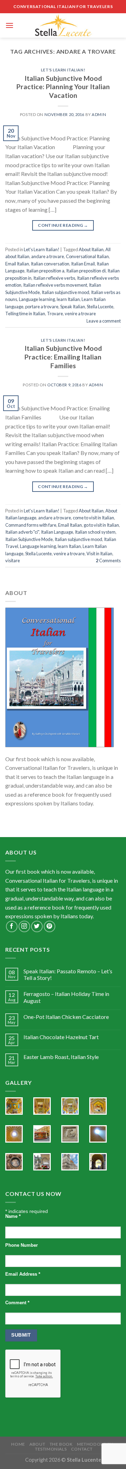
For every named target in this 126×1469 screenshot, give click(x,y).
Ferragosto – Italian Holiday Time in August (66, 997)
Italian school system (95, 532)
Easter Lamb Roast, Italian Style (61, 1056)
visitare (12, 560)
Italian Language (57, 532)
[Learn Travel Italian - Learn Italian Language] (63, 25)
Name (13, 1216)
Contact (82, 1449)
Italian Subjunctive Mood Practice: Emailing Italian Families (63, 357)
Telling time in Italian (25, 313)
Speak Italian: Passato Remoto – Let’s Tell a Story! (67, 974)
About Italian (91, 249)
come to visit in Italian (93, 517)
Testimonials (50, 1449)
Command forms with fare (30, 525)
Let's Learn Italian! (63, 70)
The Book (61, 1444)
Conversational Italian (87, 256)
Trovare (55, 313)
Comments (108, 560)
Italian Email (83, 263)
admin (99, 114)
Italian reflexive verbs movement (55, 285)
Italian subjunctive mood (65, 292)
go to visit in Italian (101, 525)
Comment (17, 1302)
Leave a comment (103, 321)
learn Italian (68, 299)
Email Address (22, 1274)
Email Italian (17, 263)
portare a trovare (41, 306)
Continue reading (63, 225)
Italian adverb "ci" (22, 532)
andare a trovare (47, 256)
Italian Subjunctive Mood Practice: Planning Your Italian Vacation (63, 87)
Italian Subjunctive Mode (29, 539)
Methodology (95, 1444)
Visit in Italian (99, 553)
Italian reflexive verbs (54, 278)
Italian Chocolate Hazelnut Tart (61, 1037)
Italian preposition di (86, 270)
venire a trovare (80, 313)
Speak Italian (72, 306)
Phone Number (21, 1245)
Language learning (37, 299)
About (37, 1444)
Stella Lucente (100, 306)
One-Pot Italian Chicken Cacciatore (66, 1016)
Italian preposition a (45, 270)
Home (18, 1444)
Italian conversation (50, 263)
